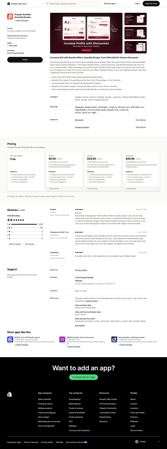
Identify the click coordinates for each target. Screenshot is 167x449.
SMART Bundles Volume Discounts (80, 337)
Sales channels (44, 399)
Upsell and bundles (77, 412)
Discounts (79, 120)
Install (24, 60)
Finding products (45, 404)
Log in (137, 3)
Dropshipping (74, 399)
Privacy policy (81, 270)
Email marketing (76, 417)
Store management (46, 426)
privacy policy (92, 301)
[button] (31, 341)
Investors (134, 408)
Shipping (72, 426)
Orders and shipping (46, 412)
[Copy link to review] (57, 209)
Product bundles (82, 127)
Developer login (14, 442)
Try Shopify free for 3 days (83, 377)
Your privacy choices (75, 442)
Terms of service (31, 442)
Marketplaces (75, 404)
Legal (132, 426)
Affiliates (134, 421)
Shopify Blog (105, 417)
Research (104, 421)
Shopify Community (108, 408)
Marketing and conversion (49, 421)
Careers (133, 404)
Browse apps (109, 3)
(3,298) (14, 45)
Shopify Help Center (108, 399)
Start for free (151, 3)
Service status (136, 430)
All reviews (29, 244)
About (133, 399)
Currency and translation (79, 430)
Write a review (15, 244)
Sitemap (59, 442)
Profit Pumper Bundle (15, 53)
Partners (134, 417)
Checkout (79, 107)
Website (78, 280)
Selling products (45, 408)
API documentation (108, 404)
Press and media (137, 412)
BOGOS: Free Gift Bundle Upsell (27, 337)
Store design (43, 417)
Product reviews (76, 408)
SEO (71, 421)
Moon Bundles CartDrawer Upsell (132, 337)
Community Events (108, 412)
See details (80, 325)
